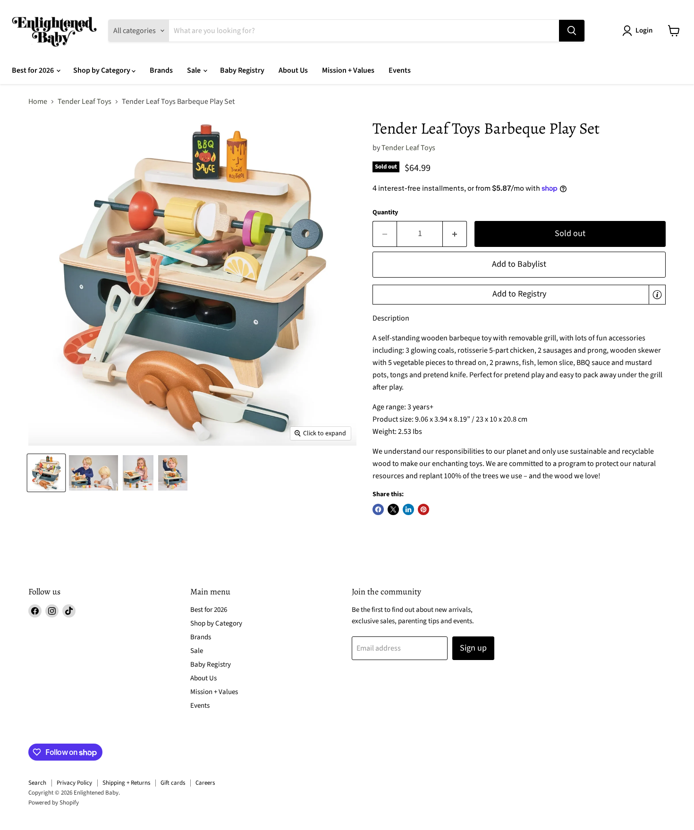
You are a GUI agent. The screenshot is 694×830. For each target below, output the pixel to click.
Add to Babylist (519, 264)
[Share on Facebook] (378, 509)
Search (37, 783)
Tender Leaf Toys (84, 101)
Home (37, 101)
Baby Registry (242, 70)
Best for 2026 (33, 70)
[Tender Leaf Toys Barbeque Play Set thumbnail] (46, 472)
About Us (293, 70)
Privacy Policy (74, 783)
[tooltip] (657, 294)
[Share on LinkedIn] (408, 509)
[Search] (571, 31)
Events (400, 70)
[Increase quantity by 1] (455, 234)
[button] (519, 295)
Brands (161, 70)
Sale (194, 70)
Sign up (473, 648)
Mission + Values (348, 70)
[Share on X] (393, 509)
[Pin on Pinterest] (423, 509)
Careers (205, 783)
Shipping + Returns (126, 783)
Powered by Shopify (53, 802)
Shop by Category (102, 70)
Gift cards (173, 783)
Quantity (385, 212)
